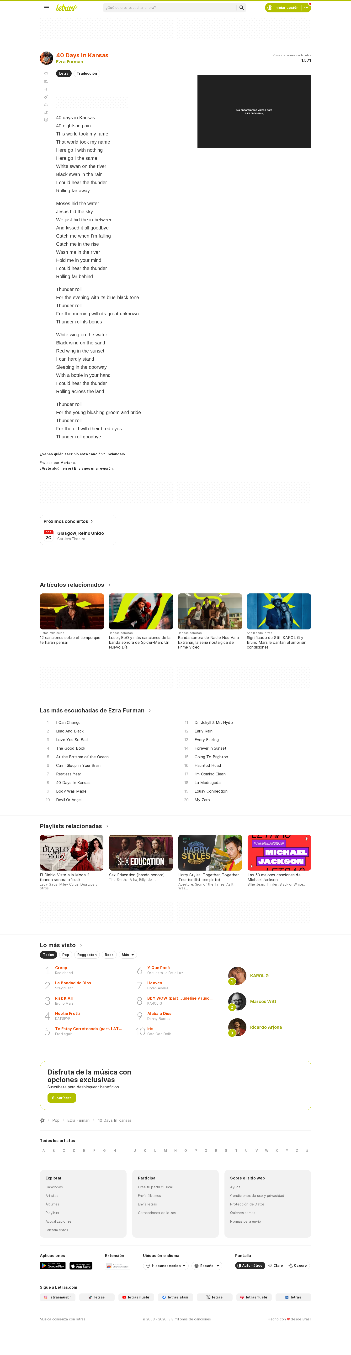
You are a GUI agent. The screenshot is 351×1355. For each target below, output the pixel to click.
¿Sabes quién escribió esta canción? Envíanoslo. (83, 454)
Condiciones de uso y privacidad (257, 1196)
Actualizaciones (58, 1221)
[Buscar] (241, 7)
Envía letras (147, 1204)
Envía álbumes (149, 1196)
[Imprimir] (46, 104)
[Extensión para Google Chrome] (117, 1265)
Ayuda (235, 1187)
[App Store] (80, 1265)
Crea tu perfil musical (155, 1187)
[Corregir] (46, 112)
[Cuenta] (306, 7)
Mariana (67, 463)
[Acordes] (46, 96)
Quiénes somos (242, 1213)
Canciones (54, 1187)
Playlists (52, 1213)
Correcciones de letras (157, 1213)
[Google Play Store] (53, 1265)
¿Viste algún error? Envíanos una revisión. (77, 468)
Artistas (52, 1196)
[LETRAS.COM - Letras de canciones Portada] (66, 7)
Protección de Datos (247, 1204)
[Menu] (46, 7)
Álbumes (52, 1204)
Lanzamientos (57, 1230)
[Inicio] (42, 1120)
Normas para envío (245, 1221)
